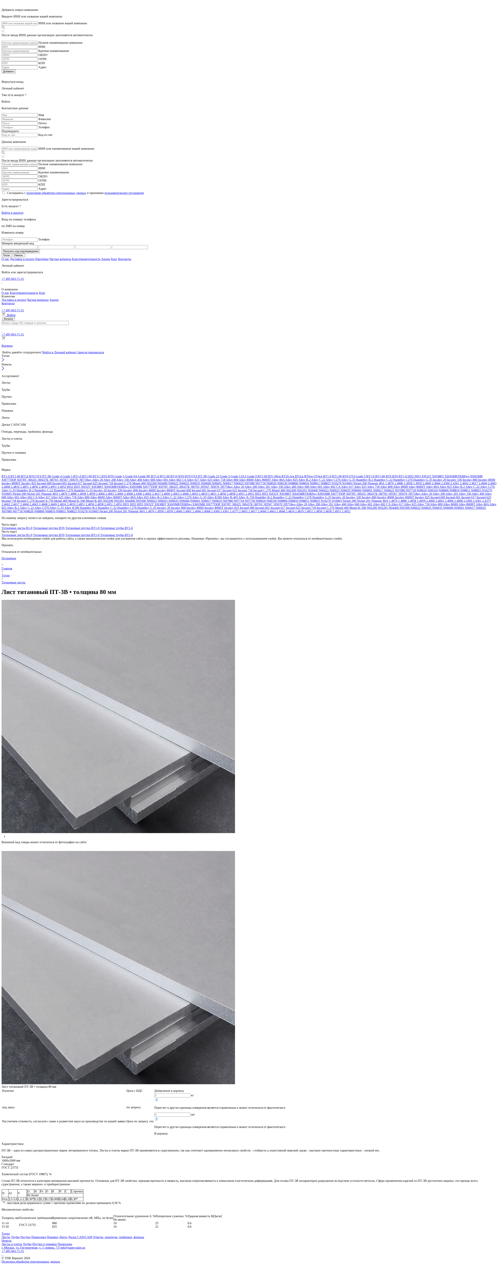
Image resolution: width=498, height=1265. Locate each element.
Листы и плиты (12, 1244)
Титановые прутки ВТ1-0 (82, 528)
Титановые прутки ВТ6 (49, 528)
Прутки (25, 1237)
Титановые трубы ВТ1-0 (116, 528)
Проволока (38, 1237)
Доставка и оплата (22, 259)
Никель (6, 1240)
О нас (5, 259)
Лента (63, 1237)
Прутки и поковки (44, 1244)
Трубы (15, 1237)
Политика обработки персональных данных (31, 1261)
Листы (6, 1237)
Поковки (52, 1237)
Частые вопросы (60, 259)
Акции (105, 259)
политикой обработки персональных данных (56, 193)
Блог (114, 259)
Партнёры (42, 259)
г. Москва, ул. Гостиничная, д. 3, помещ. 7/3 (31, 1247)
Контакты (124, 259)
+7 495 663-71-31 (13, 278)
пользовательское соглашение (124, 193)
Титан (6, 1233)
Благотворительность (86, 259)
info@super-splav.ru (72, 1247)
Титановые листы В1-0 (17, 528)
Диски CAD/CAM (80, 1237)
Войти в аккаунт (13, 212)
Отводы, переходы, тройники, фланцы (118, 1237)
